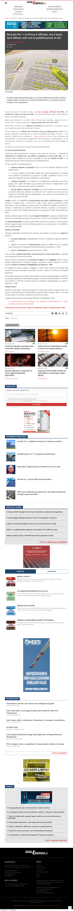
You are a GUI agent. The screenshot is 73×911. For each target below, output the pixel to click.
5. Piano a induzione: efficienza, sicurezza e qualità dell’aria (29, 826)
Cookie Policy (43, 905)
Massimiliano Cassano (43, 351)
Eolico (54, 12)
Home (6, 18)
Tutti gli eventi (59, 753)
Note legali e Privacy (32, 905)
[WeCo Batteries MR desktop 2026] (36, 421)
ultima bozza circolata (44, 136)
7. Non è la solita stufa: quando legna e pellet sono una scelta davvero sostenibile (34, 817)
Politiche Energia (41, 867)
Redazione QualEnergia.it (16, 42)
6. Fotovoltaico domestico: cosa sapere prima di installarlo (29, 822)
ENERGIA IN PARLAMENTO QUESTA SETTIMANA (35, 620)
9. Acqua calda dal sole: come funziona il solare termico (28, 808)
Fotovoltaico (39, 870)
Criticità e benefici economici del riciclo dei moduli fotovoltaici (19, 347)
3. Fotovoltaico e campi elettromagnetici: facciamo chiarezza (30, 835)
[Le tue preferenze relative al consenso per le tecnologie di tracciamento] (70, 908)
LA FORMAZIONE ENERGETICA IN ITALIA (32, 591)
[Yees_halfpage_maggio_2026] (36, 665)
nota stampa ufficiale (47, 112)
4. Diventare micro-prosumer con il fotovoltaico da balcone (30, 831)
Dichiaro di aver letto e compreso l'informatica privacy (22, 399)
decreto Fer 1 (14, 318)
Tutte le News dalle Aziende (53, 542)
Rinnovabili (39, 865)
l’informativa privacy (27, 400)
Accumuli (38, 874)
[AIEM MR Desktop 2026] (36, 556)
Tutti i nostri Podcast (56, 840)
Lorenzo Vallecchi (9, 351)
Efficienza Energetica (42, 872)
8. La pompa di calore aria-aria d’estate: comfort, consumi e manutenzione (35, 812)
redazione (39, 902)
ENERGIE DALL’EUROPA (26, 605)
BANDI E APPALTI (23, 576)
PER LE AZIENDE (11, 880)
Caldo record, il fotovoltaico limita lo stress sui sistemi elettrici (52, 347)
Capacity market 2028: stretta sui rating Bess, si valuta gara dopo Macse (52, 373)
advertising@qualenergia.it (16, 885)
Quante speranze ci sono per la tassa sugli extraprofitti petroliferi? (18, 373)
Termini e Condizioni (53, 905)
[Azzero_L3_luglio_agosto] (36, 25)
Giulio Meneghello (42, 378)
